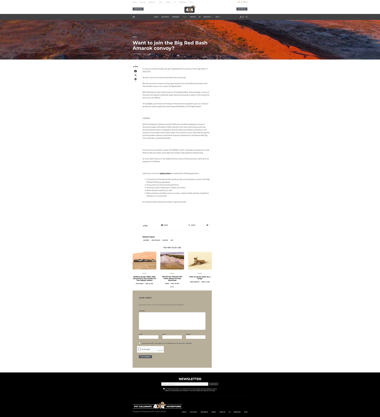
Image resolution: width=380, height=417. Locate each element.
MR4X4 (167, 283)
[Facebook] (239, 2)
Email (164, 334)
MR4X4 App (182, 2)
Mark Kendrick (195, 282)
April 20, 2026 (175, 283)
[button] (171, 287)
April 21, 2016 (147, 54)
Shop (191, 2)
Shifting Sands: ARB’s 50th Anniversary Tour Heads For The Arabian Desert (144, 278)
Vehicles (168, 2)
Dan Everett (139, 283)
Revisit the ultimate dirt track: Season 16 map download (172, 278)
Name (140, 334)
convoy (165, 240)
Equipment (152, 2)
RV (175, 2)
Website (188, 334)
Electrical (142, 2)
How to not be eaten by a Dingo (199, 277)
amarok (146, 240)
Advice (134, 2)
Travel (160, 2)
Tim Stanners (137, 54)
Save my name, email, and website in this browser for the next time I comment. (166, 343)
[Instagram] (241, 2)
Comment (142, 311)
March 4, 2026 (205, 282)
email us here (165, 173)
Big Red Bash (156, 240)
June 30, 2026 (149, 283)
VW (172, 240)
